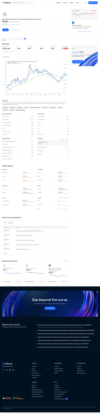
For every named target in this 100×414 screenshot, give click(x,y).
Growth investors (58, 368)
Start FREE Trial (93, 2)
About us (34, 385)
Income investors (58, 370)
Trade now (5, 29)
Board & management (37, 392)
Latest (5, 222)
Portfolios (34, 377)
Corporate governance (37, 396)
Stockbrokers (80, 370)
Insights (56, 385)
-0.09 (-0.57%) (93, 10)
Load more (5, 253)
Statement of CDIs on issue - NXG (23, 235)
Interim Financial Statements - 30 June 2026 (25, 240)
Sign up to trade (77, 61)
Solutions (65, 2)
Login (85, 2)
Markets (72, 2)
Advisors (79, 368)
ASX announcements (37, 389)
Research (34, 366)
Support (34, 387)
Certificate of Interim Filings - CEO (23, 249)
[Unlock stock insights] (73, 22)
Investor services (36, 394)
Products (58, 2)
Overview (56, 366)
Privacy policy (57, 396)
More (77, 2)
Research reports (36, 375)
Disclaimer (57, 387)
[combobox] (5, 24)
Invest (33, 368)
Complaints (57, 389)
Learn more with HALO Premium (84, 31)
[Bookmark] (20, 29)
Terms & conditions (59, 394)
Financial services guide (60, 392)
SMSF (55, 373)
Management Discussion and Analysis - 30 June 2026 (27, 244)
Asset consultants (81, 373)
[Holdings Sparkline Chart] (84, 15)
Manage (34, 370)
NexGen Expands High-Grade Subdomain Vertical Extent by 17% (29, 231)
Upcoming (11, 222)
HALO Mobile (35, 373)
